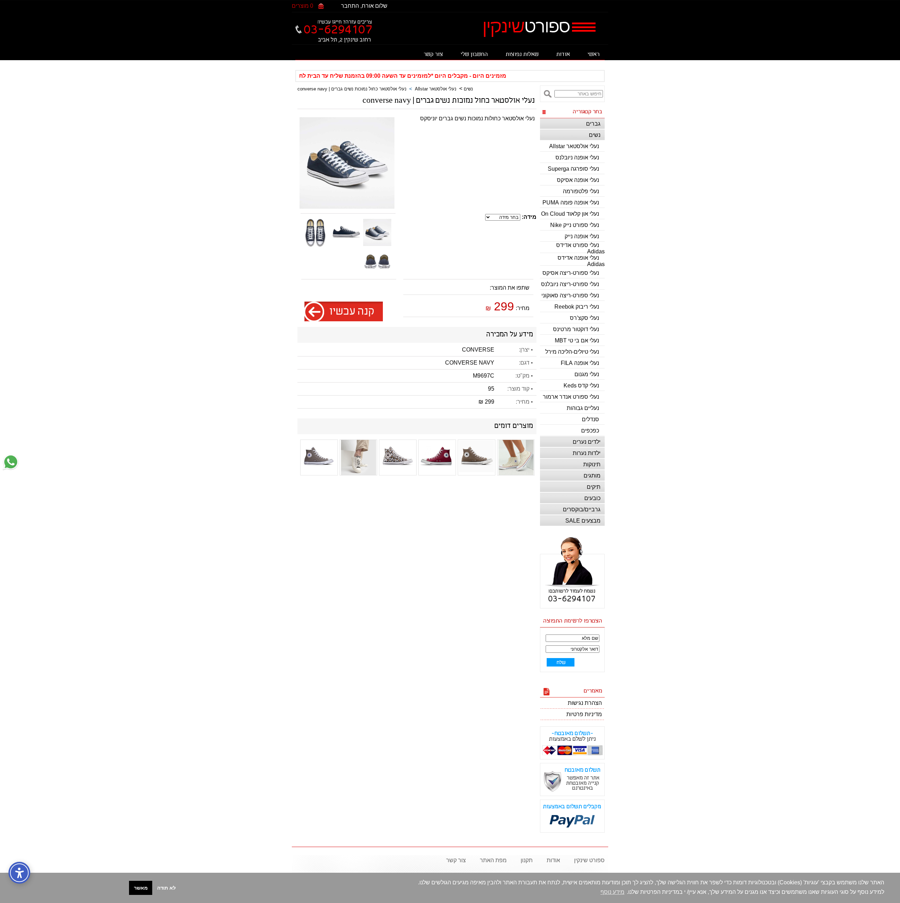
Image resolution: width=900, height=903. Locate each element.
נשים (594, 135)
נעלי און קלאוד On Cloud (570, 214)
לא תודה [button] (166, 888)
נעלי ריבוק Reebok (576, 307)
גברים (593, 124)
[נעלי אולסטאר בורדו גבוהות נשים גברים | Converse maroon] (437, 469)
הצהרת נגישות (585, 703)
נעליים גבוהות (583, 408)
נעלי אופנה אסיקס (578, 180)
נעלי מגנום (586, 374)
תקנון (527, 860)
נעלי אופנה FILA (580, 363)
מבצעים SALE (582, 521)
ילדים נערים (586, 442)
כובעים (592, 498)
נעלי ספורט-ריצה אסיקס (570, 273)
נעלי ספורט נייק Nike (574, 225)
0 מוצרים (302, 6)
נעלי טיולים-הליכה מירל (572, 352)
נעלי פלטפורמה (581, 191)
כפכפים (590, 431)
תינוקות (591, 464)
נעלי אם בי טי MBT (577, 340)
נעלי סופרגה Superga (573, 169)
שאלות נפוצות (522, 54)
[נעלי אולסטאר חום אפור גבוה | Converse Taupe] (476, 472)
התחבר (350, 6)
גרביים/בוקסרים (581, 509)
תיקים (593, 487)
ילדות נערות (586, 453)
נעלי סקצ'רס (584, 318)
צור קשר (433, 54)
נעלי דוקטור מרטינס (576, 329)
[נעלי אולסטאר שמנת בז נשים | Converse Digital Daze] (358, 473)
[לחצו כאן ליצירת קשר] (10, 469)
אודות (563, 54)
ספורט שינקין (589, 860)
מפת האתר (493, 860)
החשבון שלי (474, 54)
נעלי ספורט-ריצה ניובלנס (570, 284)
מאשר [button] (141, 888)
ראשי (593, 54)
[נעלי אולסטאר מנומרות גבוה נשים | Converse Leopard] (398, 471)
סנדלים (590, 419)
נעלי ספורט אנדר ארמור (571, 397)
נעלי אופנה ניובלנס (577, 157)
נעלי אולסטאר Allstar (574, 146)
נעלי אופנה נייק (582, 236)
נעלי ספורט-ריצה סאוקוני (570, 295)
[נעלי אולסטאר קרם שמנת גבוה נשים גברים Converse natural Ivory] (516, 473)
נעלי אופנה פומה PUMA (570, 203)
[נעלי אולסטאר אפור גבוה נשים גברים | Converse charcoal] (319, 472)
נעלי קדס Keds (581, 386)
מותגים (592, 476)
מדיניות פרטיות (584, 714)
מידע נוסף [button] (612, 892)
